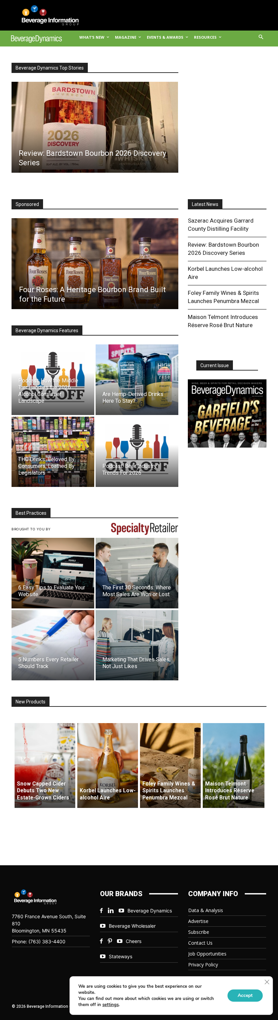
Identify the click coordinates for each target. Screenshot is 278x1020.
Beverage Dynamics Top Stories (50, 68)
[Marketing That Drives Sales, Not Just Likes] (137, 645)
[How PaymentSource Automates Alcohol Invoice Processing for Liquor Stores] (94, 263)
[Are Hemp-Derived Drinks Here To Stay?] (137, 379)
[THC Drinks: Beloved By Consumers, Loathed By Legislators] (53, 452)
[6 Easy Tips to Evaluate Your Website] (53, 573)
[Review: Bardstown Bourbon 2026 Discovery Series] (94, 127)
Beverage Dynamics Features (47, 330)
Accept (245, 995)
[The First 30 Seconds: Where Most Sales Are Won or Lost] (137, 573)
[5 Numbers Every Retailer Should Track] (53, 645)
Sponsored (27, 204)
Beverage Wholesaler (132, 926)
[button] (261, 37)
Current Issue (214, 365)
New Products (30, 701)
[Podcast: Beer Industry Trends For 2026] (137, 452)
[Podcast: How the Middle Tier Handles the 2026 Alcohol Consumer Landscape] (53, 379)
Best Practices (31, 513)
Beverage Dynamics (149, 910)
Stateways (120, 956)
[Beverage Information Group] (45, 15)
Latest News (205, 204)
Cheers (133, 941)
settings (110, 1005)
